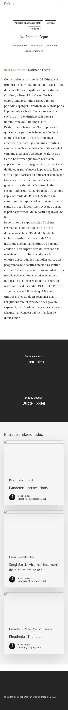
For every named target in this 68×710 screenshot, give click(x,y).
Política (35, 28)
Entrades (19, 70)
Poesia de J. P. (16, 628)
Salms (9, 4)
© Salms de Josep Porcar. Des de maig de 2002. (30, 696)
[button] (62, 4)
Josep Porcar (21, 45)
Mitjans (51, 22)
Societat (31, 480)
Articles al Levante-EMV (28, 22)
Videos (31, 556)
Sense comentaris (34, 50)
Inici (7, 70)
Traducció (47, 628)
